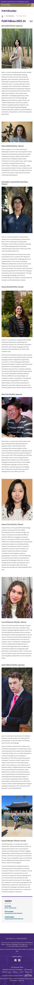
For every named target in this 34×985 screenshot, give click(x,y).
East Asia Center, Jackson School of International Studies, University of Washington (9, 5)
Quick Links (32, 5)
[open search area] (28, 5)
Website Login (6, 972)
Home (2, 16)
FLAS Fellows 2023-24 (21, 16)
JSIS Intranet (28, 969)
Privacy (15, 972)
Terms (21, 972)
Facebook (16, 960)
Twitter (20, 960)
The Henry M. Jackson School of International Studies (15, 1)
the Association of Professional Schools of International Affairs (28, 975)
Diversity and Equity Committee (12, 969)
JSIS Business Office (17, 967)
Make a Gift (28, 972)
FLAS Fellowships (10, 16)
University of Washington (17, 938)
